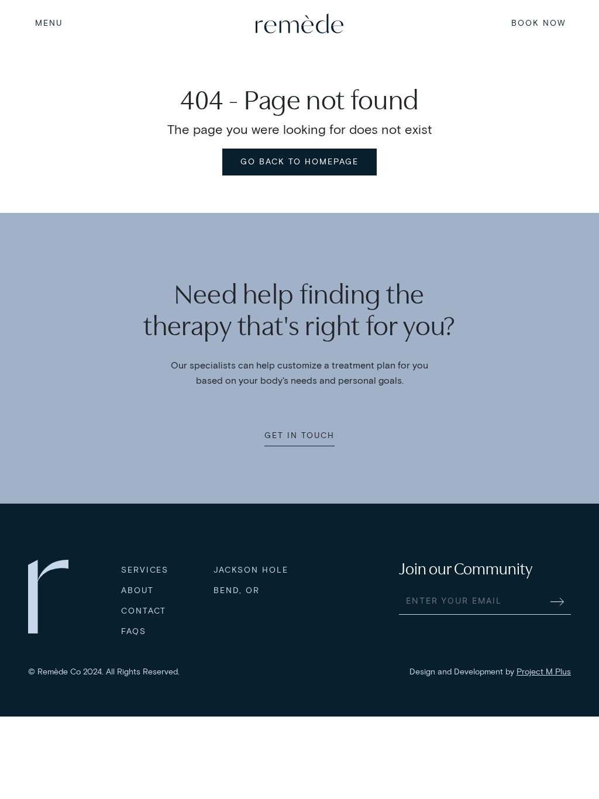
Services (145, 570)
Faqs (133, 631)
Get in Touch (299, 435)
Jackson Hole (251, 570)
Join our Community (466, 569)
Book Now (538, 23)
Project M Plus (544, 672)
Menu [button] (49, 23)
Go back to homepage (299, 162)
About (137, 590)
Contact (144, 611)
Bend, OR (237, 590)
